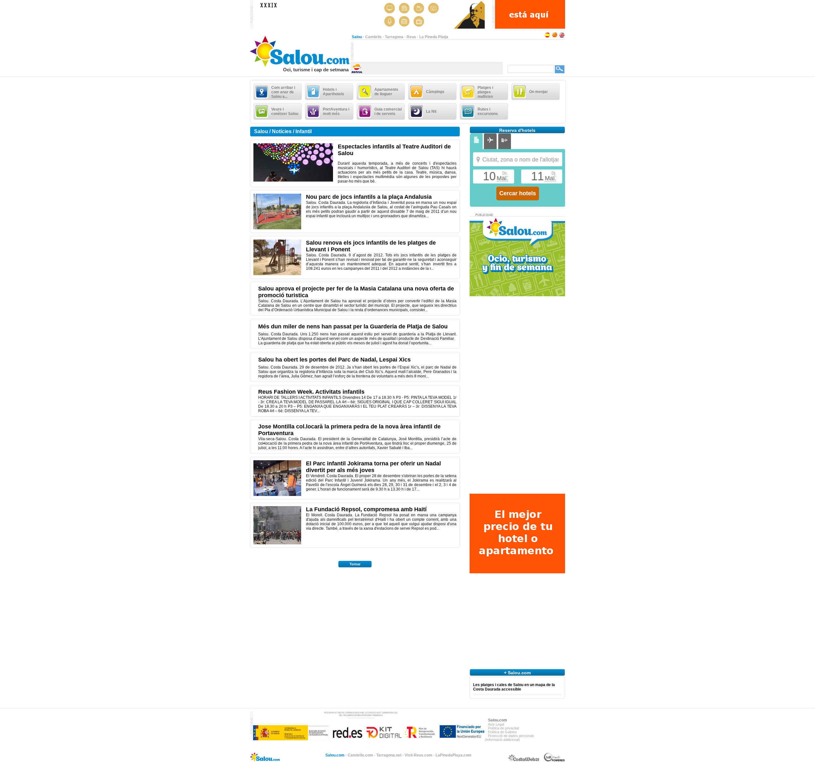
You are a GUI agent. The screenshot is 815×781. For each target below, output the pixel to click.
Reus (411, 37)
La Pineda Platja (433, 37)
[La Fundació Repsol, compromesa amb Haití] (277, 543)
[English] (562, 37)
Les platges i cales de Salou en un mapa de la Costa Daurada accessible (514, 687)
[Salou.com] (300, 65)
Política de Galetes (502, 732)
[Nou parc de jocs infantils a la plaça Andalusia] (277, 228)
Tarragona (394, 37)
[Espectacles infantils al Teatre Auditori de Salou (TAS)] (293, 180)
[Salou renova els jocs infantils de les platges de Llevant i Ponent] (277, 274)
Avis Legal (496, 724)
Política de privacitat (503, 728)
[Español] (547, 37)
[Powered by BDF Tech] (554, 760)
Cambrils (373, 37)
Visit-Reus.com (418, 755)
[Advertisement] (428, 51)
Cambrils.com (360, 755)
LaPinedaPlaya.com (453, 755)
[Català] (554, 37)
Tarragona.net (388, 755)
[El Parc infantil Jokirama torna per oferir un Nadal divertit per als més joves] (277, 494)
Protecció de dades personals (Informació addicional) (509, 738)
